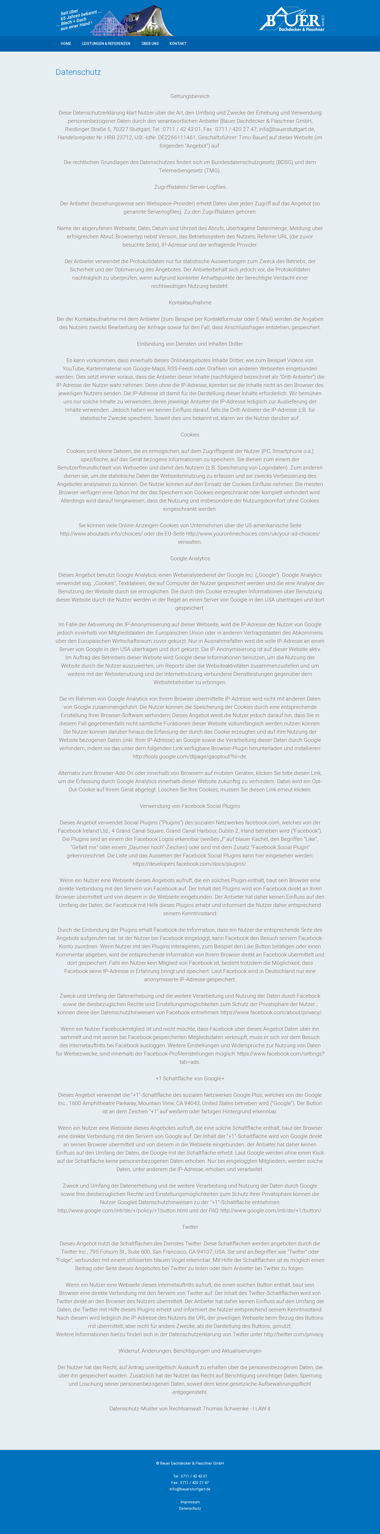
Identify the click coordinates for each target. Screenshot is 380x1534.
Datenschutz (190, 1508)
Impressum (190, 1502)
